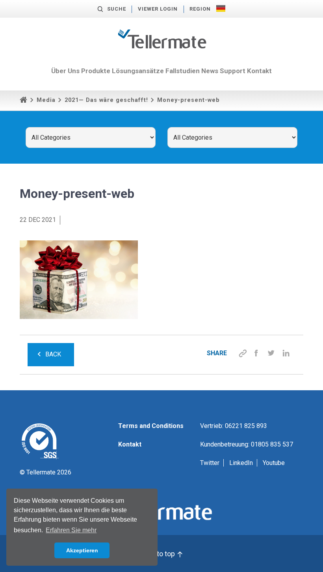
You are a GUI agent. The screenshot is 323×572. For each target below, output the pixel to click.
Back (53, 354)
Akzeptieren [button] (82, 550)
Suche (116, 9)
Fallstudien (182, 71)
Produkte (95, 71)
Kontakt (259, 71)
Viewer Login (158, 9)
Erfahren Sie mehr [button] (71, 530)
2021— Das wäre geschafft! (106, 100)
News (209, 71)
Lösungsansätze (138, 71)
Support (232, 71)
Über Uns (65, 71)
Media (46, 100)
